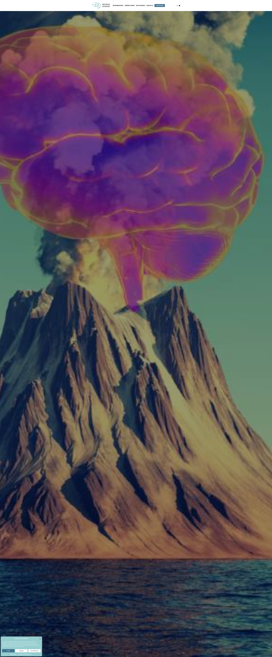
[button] (40, 638)
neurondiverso (136, 380)
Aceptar (8, 650)
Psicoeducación (131, 362)
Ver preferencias (34, 650)
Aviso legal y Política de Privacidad (25, 654)
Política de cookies (13, 654)
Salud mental (141, 362)
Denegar (21, 650)
